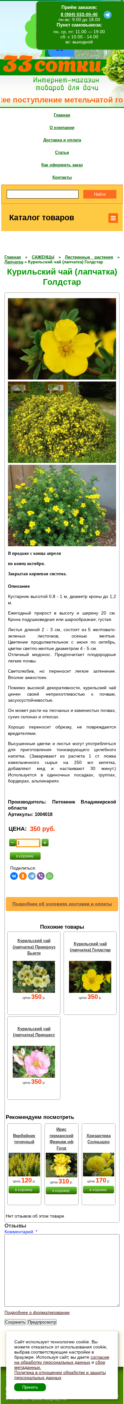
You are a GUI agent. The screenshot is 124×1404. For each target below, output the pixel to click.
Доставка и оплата (62, 140)
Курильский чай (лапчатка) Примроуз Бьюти (34, 946)
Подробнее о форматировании (37, 1312)
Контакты (62, 177)
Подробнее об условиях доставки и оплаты (62, 903)
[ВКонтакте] (14, 876)
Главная (62, 115)
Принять (30, 1387)
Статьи (62, 152)
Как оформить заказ (62, 164)
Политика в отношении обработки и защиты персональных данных (60, 1375)
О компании (62, 127)
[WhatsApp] (49, 876)
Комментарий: (20, 1231)
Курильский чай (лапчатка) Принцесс (34, 1032)
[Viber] (41, 876)
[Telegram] (32, 876)
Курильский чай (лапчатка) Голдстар (90, 947)
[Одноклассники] (23, 876)
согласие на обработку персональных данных (61, 1360)
